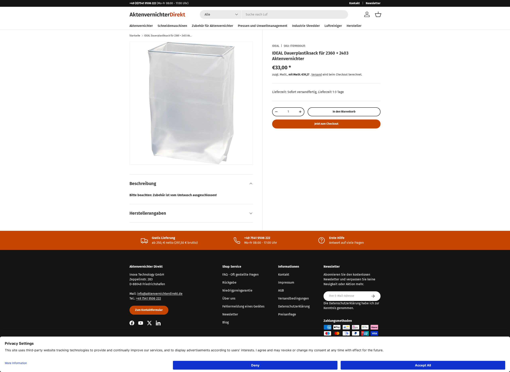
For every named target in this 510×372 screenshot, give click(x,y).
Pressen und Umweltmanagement (262, 26)
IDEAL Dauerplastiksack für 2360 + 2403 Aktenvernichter (168, 35)
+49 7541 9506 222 (148, 298)
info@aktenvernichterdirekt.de (159, 294)
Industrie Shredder (306, 26)
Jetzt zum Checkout (326, 123)
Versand (316, 74)
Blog (225, 322)
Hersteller (354, 26)
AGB (281, 290)
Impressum (286, 282)
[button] (378, 14)
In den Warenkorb (344, 111)
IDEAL (275, 46)
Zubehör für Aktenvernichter (212, 26)
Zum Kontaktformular (149, 310)
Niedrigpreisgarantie (237, 290)
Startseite (134, 35)
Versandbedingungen (293, 298)
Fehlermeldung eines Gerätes (243, 306)
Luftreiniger (333, 26)
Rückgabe (229, 282)
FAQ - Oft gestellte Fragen (240, 274)
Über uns (228, 298)
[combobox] (274, 14)
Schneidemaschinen (172, 26)
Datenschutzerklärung (294, 306)
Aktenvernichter (141, 26)
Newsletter (373, 3)
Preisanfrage (287, 314)
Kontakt (354, 3)
